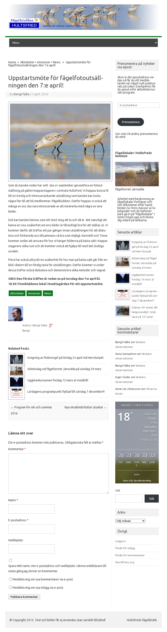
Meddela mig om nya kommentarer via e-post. (43, 579)
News (56, 62)
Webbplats (15, 540)
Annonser (43, 62)
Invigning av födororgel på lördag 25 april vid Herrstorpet (65, 357)
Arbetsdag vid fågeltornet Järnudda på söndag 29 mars (64, 369)
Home (12, 62)
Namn (13, 500)
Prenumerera (131, 122)
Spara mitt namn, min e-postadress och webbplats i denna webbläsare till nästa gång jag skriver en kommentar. (57, 568)
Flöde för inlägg (125, 548)
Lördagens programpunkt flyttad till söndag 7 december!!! (66, 391)
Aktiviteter (27, 62)
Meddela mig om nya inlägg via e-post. (38, 587)
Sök (117, 490)
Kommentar (17, 449)
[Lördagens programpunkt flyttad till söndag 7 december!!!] (16, 398)
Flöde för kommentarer (130, 555)
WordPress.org (124, 562)
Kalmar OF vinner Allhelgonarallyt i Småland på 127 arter (145, 312)
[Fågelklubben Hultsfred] (83, 28)
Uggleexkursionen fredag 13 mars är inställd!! (57, 380)
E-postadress (18, 520)
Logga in (120, 541)
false (137, 474)
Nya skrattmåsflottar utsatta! (86, 407)
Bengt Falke (22, 94)
